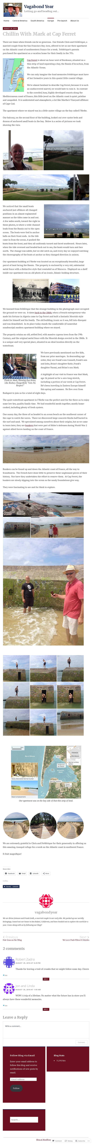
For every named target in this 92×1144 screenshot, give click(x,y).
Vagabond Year (39, 6)
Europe (50, 20)
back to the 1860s (43, 312)
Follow (16, 1088)
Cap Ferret (32, 60)
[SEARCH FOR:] (24, 1120)
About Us (74, 20)
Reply (46, 979)
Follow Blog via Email (22, 1055)
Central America (20, 20)
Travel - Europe (12, 887)
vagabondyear (46, 912)
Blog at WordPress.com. (46, 1139)
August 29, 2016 (10, 28)
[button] (23, 150)
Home (6, 20)
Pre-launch (62, 20)
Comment (81, 1042)
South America (37, 20)
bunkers (29, 425)
